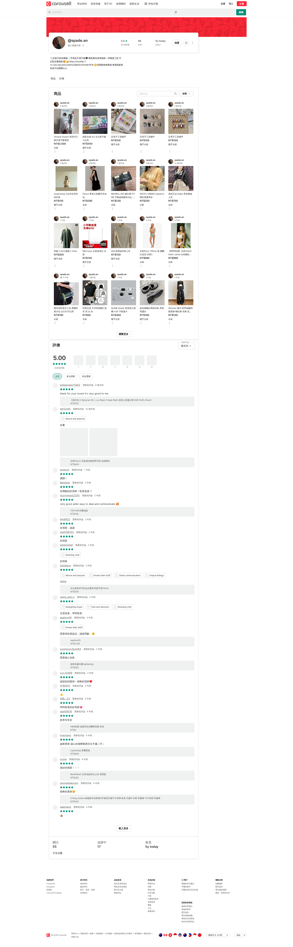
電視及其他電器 (120, 886)
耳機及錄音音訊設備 (189, 890)
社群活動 (151, 893)
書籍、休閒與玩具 (222, 893)
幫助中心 (75, 933)
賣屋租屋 (151, 902)
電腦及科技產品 (187, 883)
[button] (78, 45)
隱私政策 (147, 933)
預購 (149, 886)
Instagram (50, 886)
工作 (149, 908)
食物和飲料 (186, 909)
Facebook (50, 883)
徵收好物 (151, 890)
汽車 (149, 896)
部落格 (49, 890)
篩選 (185, 93)
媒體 (92, 933)
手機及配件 (186, 886)
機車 (149, 905)
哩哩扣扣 (151, 883)
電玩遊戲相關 (186, 915)
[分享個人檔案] (186, 43)
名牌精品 (83, 893)
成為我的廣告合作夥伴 (123, 933)
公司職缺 (108, 933)
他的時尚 (83, 883)
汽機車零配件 (153, 899)
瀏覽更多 (123, 334)
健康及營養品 (186, 906)
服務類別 (151, 911)
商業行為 (75, 937)
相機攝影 (219, 883)
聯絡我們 (84, 933)
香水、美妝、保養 (87, 890)
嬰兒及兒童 (118, 890)
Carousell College (53, 893)
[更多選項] (192, 43)
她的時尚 (83, 886)
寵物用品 (117, 893)
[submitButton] (241, 12)
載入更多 (123, 828)
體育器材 (185, 912)
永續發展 (99, 933)
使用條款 (138, 933)
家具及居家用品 (120, 883)
